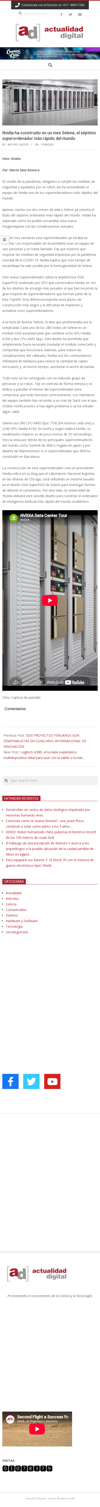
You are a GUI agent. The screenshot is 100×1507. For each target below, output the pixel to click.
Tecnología (14, 926)
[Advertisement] (37, 986)
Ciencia (11, 904)
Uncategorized (17, 932)
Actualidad (13, 893)
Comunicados (16, 909)
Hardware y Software (22, 921)
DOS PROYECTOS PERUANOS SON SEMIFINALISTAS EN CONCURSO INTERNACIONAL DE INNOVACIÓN (44, 741)
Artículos (12, 898)
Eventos (12, 915)
